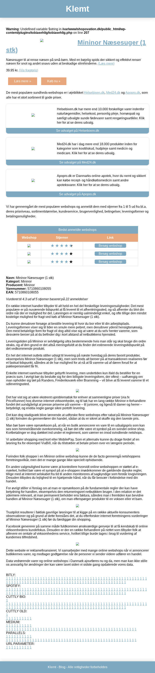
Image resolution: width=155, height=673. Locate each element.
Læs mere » (22, 81)
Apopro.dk (132, 92)
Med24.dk (113, 92)
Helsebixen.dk (94, 92)
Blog (62, 667)
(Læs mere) (106, 63)
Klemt (77, 8)
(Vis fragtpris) (28, 70)
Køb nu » (53, 81)
